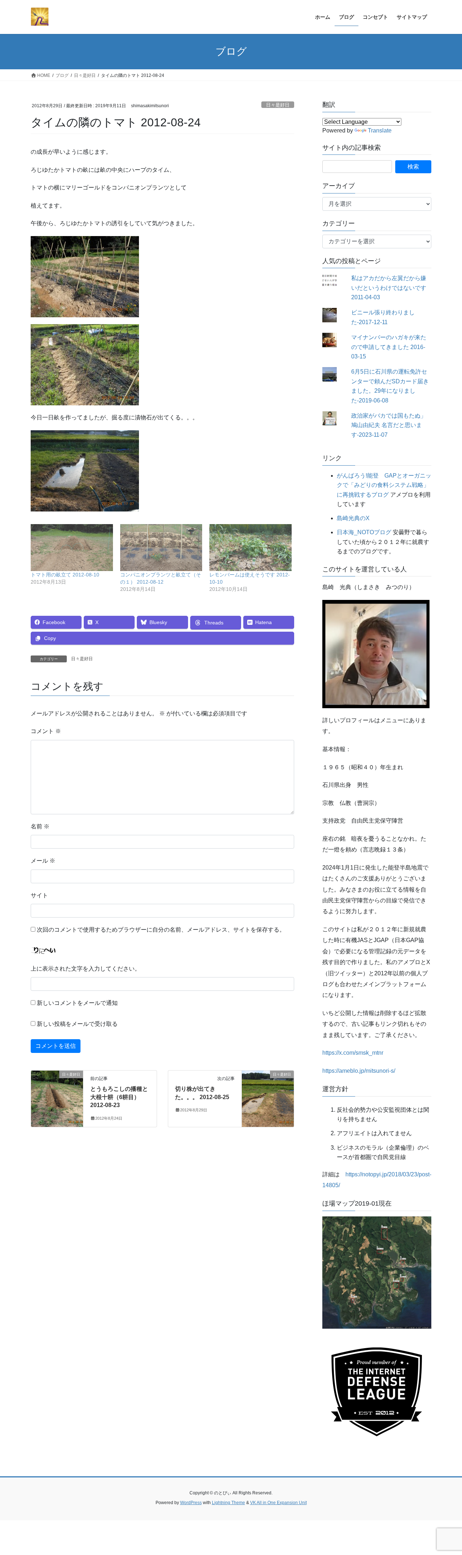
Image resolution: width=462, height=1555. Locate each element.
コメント (46, 731)
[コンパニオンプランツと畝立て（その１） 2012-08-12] (161, 547)
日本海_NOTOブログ (364, 532)
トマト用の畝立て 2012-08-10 (65, 575)
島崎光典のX (353, 518)
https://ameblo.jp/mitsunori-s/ (358, 1071)
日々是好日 (277, 105)
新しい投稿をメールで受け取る (77, 1024)
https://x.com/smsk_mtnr (352, 1053)
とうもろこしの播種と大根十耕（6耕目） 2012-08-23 (119, 1097)
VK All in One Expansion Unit (278, 1502)
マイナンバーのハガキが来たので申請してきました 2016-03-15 (388, 347)
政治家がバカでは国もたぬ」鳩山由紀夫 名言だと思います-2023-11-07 (388, 425)
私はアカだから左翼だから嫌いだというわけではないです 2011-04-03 (388, 287)
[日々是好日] (57, 1097)
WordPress (191, 1502)
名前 (40, 826)
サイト (39, 895)
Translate (380, 130)
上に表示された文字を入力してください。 (85, 969)
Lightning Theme (228, 1502)
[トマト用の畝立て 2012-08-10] (72, 547)
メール (43, 861)
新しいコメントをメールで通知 (77, 1003)
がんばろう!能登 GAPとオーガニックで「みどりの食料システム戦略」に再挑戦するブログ (384, 485)
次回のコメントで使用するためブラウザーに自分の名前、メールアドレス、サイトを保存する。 (161, 930)
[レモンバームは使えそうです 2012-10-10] (250, 547)
